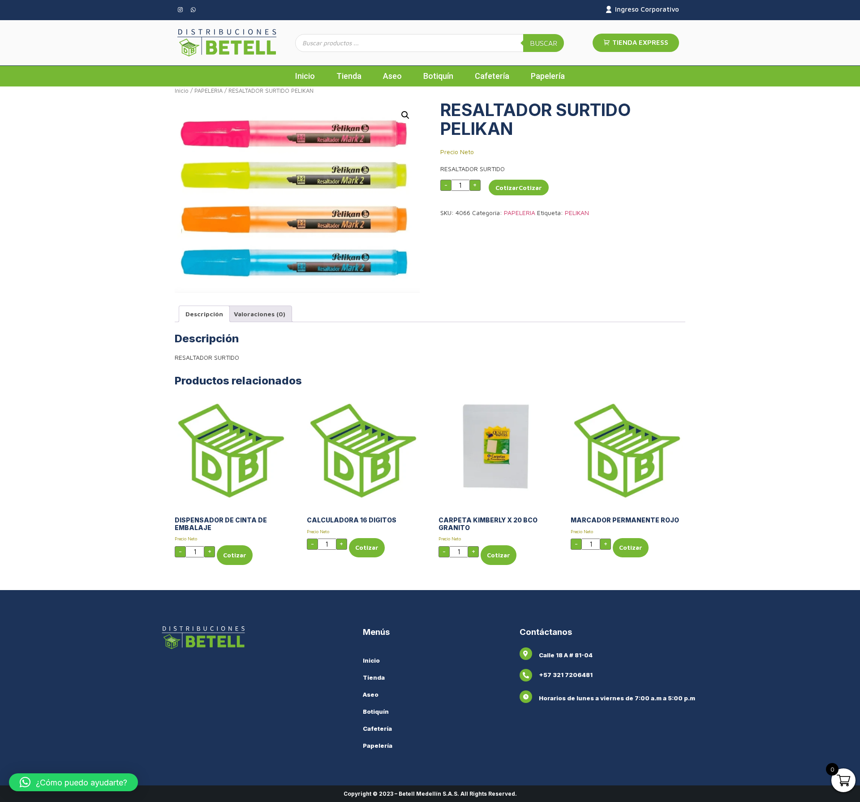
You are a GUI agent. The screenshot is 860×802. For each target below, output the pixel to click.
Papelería (548, 76)
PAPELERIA (208, 90)
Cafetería (492, 76)
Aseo (392, 76)
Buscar (543, 43)
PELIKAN (577, 212)
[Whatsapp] (193, 9)
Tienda (348, 76)
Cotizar (507, 187)
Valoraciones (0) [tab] (259, 314)
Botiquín (438, 76)
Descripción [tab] (204, 314)
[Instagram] (180, 9)
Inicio (305, 76)
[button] (405, 115)
